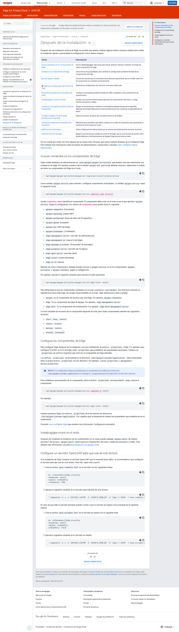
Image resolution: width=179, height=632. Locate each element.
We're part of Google (43, 595)
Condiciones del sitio (54, 627)
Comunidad (87, 595)
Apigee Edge (26, 3)
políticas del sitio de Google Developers (103, 574)
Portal (82, 16)
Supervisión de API (79, 3)
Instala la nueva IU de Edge (52, 134)
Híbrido (59, 3)
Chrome (77, 617)
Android (66, 617)
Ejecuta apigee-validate (51, 79)
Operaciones (46, 148)
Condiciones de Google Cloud (75, 627)
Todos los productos (126, 617)
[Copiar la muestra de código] (143, 173)
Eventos (39, 599)
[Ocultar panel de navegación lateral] (29, 627)
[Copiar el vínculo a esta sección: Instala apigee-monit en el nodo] (81, 432)
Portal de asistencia (91, 607)
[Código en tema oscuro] (140, 173)
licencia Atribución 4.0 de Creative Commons (106, 572)
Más (113, 3)
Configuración (50, 16)
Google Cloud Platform (105, 617)
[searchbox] (16, 23)
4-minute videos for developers (143, 599)
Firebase (88, 617)
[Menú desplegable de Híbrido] (65, 3)
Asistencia (116, 16)
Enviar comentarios (134, 43)
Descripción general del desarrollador (145, 595)
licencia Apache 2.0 (51, 574)
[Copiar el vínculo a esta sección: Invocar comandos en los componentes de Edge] (102, 156)
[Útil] (139, 36)
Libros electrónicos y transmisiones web (51, 607)
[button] (14, 168)
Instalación (32, 16)
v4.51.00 (35, 10)
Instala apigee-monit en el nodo (54, 100)
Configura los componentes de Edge (55, 72)
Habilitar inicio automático (51, 129)
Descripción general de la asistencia (97, 599)
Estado (86, 603)
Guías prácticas (98, 16)
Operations (68, 16)
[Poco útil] (143, 36)
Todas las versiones (12, 16)
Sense (94, 3)
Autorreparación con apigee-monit (84, 445)
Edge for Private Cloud (15, 10)
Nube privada (42, 3)
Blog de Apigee (137, 603)
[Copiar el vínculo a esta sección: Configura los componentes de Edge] (87, 341)
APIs (104, 3)
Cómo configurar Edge (126, 145)
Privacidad (40, 627)
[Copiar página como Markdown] (90, 43)
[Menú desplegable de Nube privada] (50, 3)
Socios (38, 603)
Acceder (172, 3)
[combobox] (134, 3)
